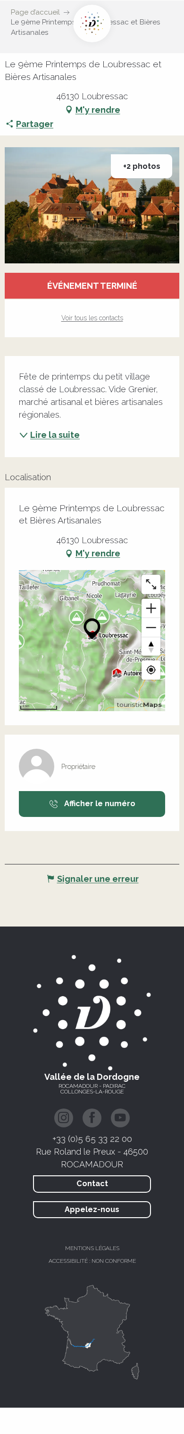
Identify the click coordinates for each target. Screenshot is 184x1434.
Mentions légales (92, 1248)
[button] (92, 205)
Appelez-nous (92, 1209)
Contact (92, 1183)
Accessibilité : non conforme (92, 1261)
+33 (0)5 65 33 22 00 (92, 1138)
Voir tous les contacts (92, 318)
